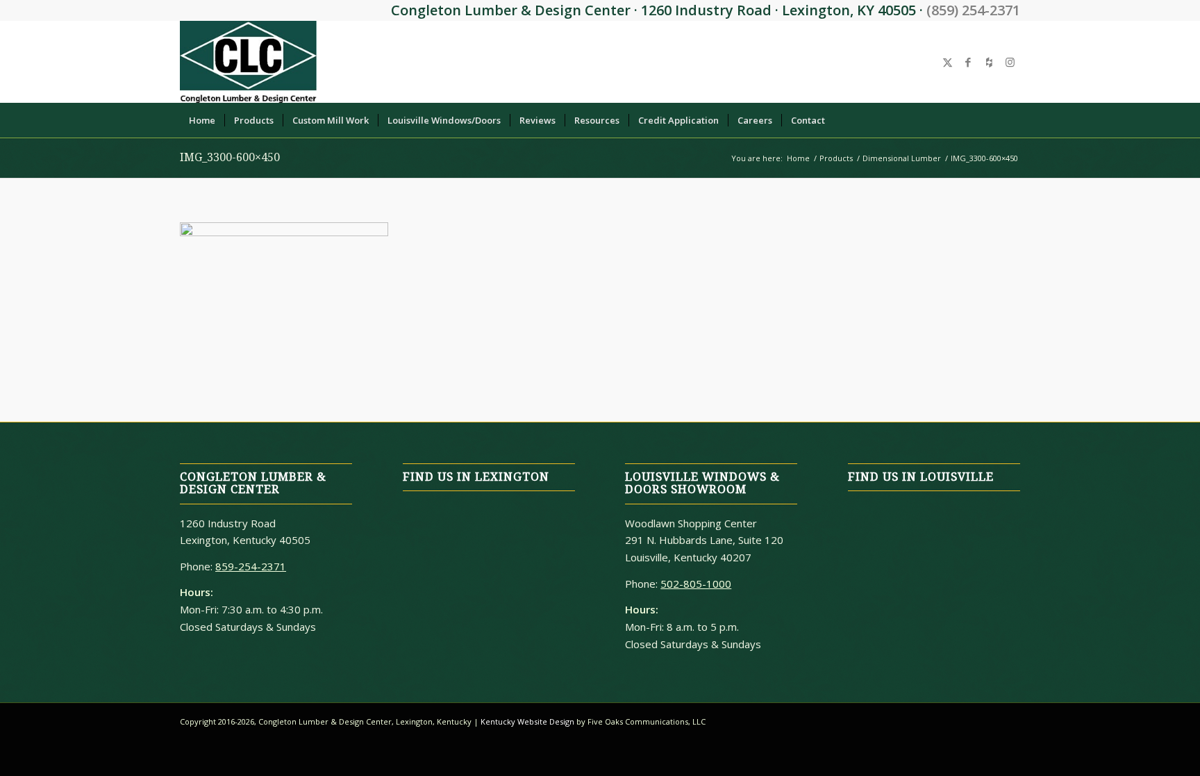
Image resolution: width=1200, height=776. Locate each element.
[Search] (1012, 120)
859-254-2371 (250, 566)
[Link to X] (947, 61)
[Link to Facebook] (968, 61)
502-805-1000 (695, 584)
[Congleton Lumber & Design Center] (248, 62)
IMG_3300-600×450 (230, 157)
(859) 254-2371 (973, 10)
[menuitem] (202, 120)
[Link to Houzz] (988, 61)
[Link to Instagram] (1009, 61)
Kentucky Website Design (527, 721)
